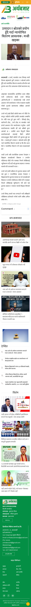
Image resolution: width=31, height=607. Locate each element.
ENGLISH (5, 2)
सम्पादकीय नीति (8, 554)
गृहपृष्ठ (4, 566)
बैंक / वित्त (18, 569)
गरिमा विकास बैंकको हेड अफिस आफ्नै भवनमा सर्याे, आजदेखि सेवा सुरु (16, 375)
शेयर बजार (5, 591)
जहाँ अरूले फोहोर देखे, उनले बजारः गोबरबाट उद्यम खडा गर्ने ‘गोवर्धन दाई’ (14, 490)
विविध (17, 575)
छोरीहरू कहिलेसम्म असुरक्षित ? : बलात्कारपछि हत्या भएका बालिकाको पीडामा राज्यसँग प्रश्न (14, 317)
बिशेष (17, 585)
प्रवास (4, 588)
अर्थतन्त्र (18, 591)
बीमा (4, 582)
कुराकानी (18, 566)
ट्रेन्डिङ (4, 346)
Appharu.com (15, 605)
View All (7, 520)
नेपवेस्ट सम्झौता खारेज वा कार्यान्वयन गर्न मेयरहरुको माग (16, 360)
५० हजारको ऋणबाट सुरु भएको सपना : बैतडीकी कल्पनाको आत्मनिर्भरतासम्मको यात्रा (15, 465)
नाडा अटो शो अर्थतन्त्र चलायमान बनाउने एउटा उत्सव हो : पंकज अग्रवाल (14, 290)
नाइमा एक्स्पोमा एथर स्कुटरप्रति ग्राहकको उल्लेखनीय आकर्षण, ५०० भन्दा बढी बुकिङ (17, 383)
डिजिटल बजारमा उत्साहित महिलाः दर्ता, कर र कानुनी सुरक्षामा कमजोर (15, 440)
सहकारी (5, 575)
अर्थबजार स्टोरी (6, 585)
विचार (17, 588)
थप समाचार (15, 218)
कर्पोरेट (18, 582)
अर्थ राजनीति (19, 572)
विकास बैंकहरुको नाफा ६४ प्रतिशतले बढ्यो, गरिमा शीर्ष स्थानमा (17, 368)
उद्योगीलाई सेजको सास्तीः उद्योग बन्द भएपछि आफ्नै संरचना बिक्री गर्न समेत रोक (15, 241)
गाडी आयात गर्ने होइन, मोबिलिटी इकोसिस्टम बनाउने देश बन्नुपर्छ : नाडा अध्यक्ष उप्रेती (14, 416)
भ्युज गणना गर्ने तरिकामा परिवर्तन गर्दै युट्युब (14, 266)
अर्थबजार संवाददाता (12, 69)
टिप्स (4, 572)
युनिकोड (17, 2)
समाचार (4, 569)
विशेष (15, 392)
